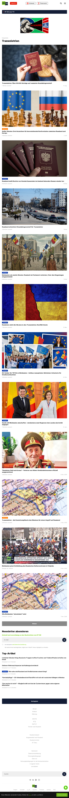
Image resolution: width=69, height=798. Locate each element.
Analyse (34, 711)
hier (30, 795)
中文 (54, 789)
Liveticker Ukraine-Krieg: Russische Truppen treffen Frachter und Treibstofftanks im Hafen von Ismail (34, 658)
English (15, 789)
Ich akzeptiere (15, 644)
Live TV (13, 3)
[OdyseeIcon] (39, 780)
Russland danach (34, 735)
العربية (28, 789)
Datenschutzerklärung (34, 753)
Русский (22, 789)
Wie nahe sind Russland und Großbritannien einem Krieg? (28, 671)
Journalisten (34, 766)
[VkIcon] (33, 780)
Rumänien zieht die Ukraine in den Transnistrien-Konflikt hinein (25, 325)
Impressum (34, 751)
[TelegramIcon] (30, 780)
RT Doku (34, 742)
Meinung (34, 714)
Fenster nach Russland (34, 726)
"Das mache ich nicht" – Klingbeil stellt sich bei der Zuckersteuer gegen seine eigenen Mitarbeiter (30, 684)
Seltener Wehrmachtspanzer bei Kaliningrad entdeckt (20, 665)
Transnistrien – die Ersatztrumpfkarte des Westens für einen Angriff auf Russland (31, 520)
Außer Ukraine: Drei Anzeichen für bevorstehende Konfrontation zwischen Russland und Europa (34, 132)
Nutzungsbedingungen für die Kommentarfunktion (34, 761)
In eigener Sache (34, 764)
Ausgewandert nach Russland (34, 737)
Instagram (34, 701)
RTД (34, 721)
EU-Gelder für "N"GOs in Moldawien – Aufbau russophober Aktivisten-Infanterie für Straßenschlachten (31, 374)
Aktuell (34, 709)
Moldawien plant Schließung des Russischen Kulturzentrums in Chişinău (28, 566)
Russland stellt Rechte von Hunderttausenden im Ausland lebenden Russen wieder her (33, 181)
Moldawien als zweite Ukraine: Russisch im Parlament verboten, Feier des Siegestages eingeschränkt (33, 276)
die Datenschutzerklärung (19, 644)
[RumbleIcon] (36, 780)
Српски (49, 789)
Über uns (34, 758)
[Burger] (65, 3)
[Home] (5, 3)
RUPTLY (34, 724)
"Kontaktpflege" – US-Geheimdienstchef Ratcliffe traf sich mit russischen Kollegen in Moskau (33, 677)
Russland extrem (34, 740)
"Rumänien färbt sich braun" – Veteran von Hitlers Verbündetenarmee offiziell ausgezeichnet (30, 471)
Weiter (34, 624)
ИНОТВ (34, 719)
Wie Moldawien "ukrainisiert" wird (14, 614)
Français (42, 789)
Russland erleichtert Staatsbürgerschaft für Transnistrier (22, 227)
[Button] (64, 640)
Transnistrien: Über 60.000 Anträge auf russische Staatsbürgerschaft (27, 83)
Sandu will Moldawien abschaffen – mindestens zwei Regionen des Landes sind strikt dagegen (32, 423)
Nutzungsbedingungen (34, 756)
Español (35, 789)
